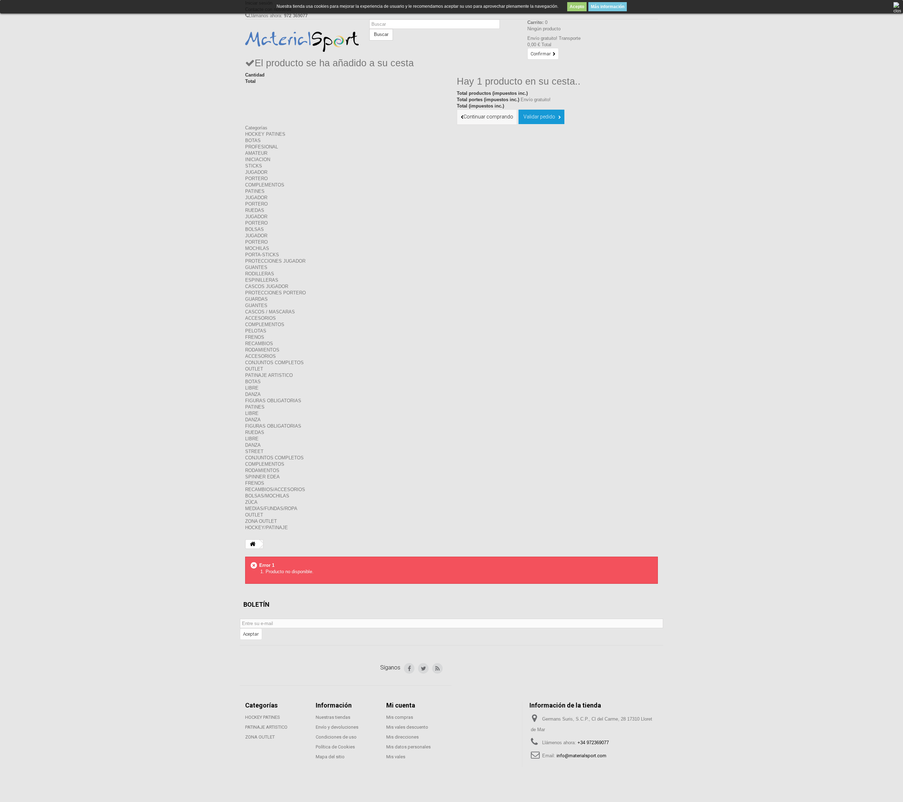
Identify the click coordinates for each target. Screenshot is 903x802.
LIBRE (252, 388)
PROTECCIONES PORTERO (275, 292)
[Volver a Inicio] (252, 544)
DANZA (253, 394)
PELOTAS (255, 330)
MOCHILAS (257, 248)
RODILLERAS (259, 273)
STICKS (253, 166)
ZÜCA (251, 502)
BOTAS (253, 140)
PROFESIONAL (261, 146)
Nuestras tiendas (333, 717)
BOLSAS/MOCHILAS (267, 495)
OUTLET (254, 369)
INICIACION (257, 159)
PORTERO (256, 178)
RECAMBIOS (259, 343)
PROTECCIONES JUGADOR (275, 261)
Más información (607, 6)
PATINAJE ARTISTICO (269, 375)
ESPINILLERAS (261, 280)
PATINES (255, 191)
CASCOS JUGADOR (266, 286)
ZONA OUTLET (261, 521)
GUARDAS (256, 299)
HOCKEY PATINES (265, 134)
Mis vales (395, 756)
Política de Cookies (335, 746)
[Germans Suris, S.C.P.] (302, 42)
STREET (254, 451)
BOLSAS (254, 229)
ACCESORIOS (260, 318)
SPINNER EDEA (262, 476)
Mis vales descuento (407, 727)
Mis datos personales (408, 746)
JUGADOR (256, 172)
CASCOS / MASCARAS (270, 311)
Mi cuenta (400, 705)
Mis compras (399, 717)
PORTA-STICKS (262, 254)
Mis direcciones (402, 737)
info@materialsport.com (581, 755)
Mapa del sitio (330, 756)
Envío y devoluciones (337, 727)
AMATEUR (256, 153)
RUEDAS (254, 210)
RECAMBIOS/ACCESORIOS (275, 489)
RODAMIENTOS (262, 350)
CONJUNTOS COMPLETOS (274, 362)
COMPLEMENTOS (264, 185)
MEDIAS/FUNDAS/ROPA (271, 508)
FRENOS (254, 337)
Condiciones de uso (336, 737)
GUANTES (256, 267)
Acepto (577, 6)
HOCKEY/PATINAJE (266, 527)
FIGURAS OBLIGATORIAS (273, 400)
